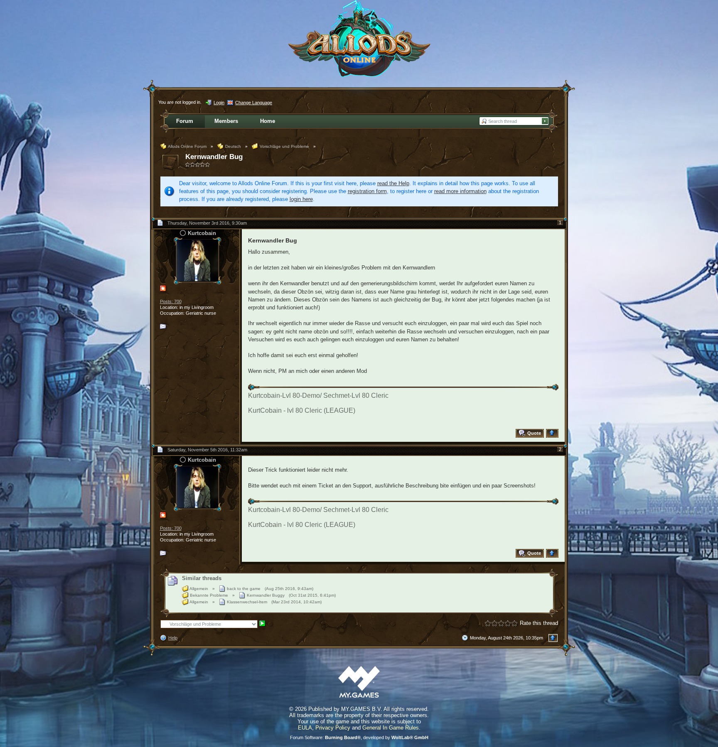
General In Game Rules (390, 728)
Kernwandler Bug (214, 157)
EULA (305, 728)
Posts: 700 (171, 301)
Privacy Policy (332, 728)
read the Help (393, 183)
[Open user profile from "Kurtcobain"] (197, 260)
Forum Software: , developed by (359, 737)
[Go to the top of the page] (553, 433)
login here (301, 199)
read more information (460, 191)
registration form (367, 191)
